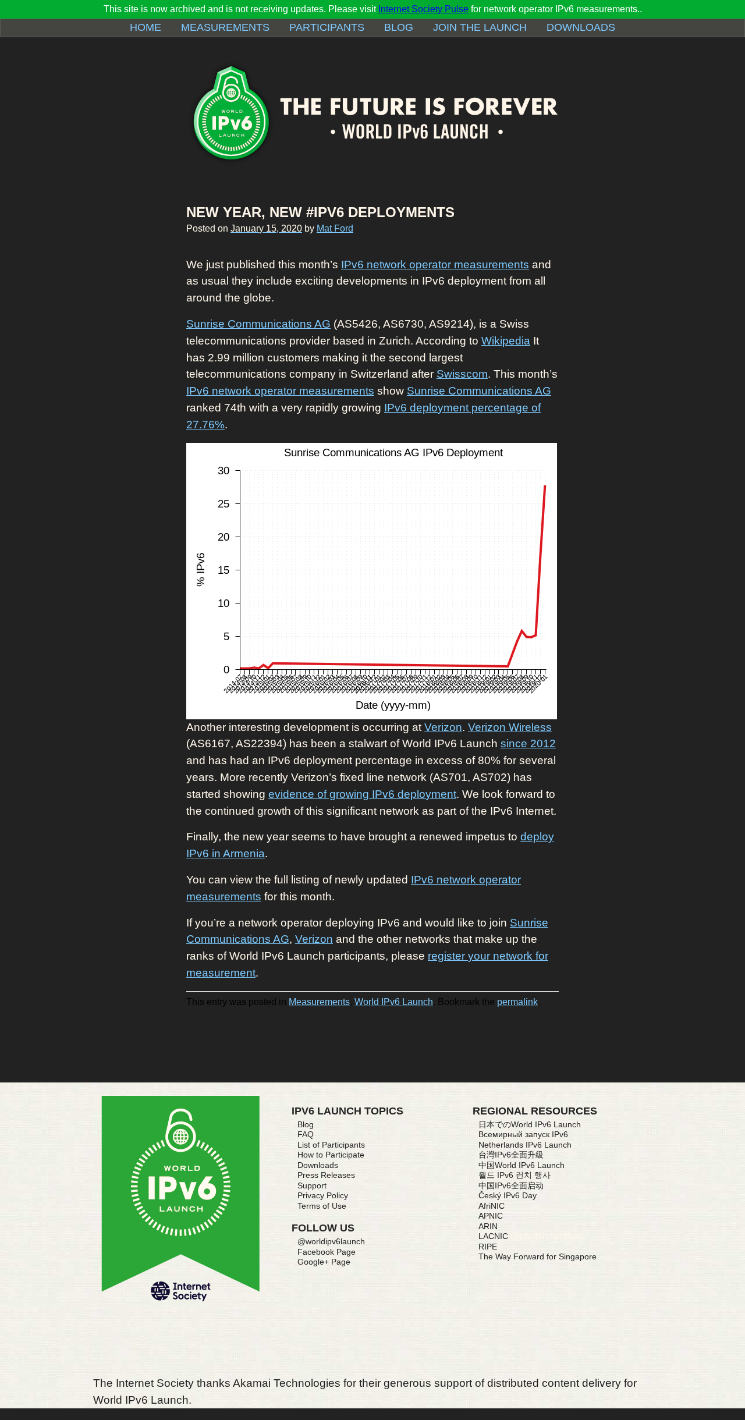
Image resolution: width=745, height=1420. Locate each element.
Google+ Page (323, 1261)
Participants (326, 27)
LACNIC (493, 1236)
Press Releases (326, 1175)
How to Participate (330, 1154)
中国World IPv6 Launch (521, 1165)
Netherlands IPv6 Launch (525, 1144)
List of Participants (331, 1144)
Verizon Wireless (510, 727)
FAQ (305, 1134)
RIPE (487, 1246)
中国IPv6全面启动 (511, 1185)
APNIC (490, 1215)
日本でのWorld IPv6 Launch (529, 1124)
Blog (398, 27)
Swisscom (462, 374)
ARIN (488, 1226)
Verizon (443, 727)
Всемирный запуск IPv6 (523, 1134)
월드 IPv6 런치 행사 (514, 1175)
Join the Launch (480, 27)
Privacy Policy (322, 1195)
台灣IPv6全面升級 (511, 1154)
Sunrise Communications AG (258, 324)
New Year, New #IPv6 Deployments (320, 212)
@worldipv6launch (331, 1241)
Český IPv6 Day (507, 1195)
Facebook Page (326, 1251)
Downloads (581, 27)
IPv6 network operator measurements (435, 264)
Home (145, 27)
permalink (517, 1002)
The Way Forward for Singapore (537, 1256)
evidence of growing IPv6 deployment (362, 794)
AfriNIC (491, 1205)
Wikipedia (505, 341)
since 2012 (528, 743)
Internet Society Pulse (423, 9)
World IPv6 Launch (393, 1002)
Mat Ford (335, 228)
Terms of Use (321, 1205)
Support (312, 1185)
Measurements (225, 27)
